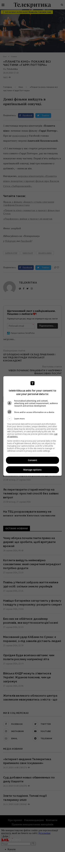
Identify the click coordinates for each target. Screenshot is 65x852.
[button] (32, 419)
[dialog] (32, 426)
